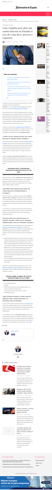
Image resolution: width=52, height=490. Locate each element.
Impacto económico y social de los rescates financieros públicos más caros (25, 410)
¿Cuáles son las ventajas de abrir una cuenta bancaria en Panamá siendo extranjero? (18, 78)
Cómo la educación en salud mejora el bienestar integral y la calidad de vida (18, 466)
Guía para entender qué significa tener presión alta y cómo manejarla (48, 124)
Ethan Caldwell (15, 331)
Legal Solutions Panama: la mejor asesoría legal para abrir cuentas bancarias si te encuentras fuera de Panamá (18, 94)
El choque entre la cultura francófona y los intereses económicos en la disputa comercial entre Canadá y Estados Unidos (24, 370)
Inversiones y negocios (8, 25)
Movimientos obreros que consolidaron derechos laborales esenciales (16, 464)
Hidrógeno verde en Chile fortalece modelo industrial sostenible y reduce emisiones (25, 391)
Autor (7, 97)
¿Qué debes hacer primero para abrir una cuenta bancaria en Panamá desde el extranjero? (19, 83)
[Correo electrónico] (12, 334)
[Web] (14, 334)
